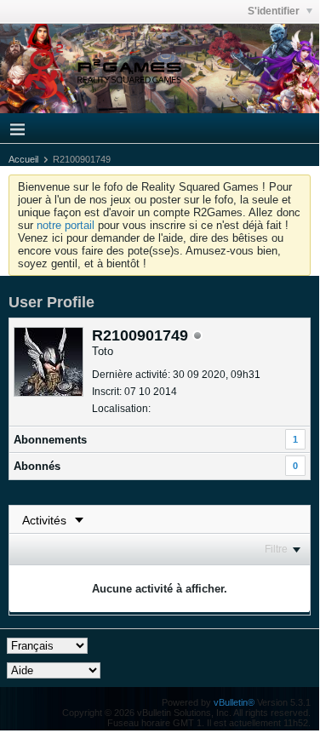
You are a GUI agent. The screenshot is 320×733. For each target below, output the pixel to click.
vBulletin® (234, 702)
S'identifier (275, 11)
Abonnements (50, 439)
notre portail (65, 225)
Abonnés (37, 466)
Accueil (23, 159)
